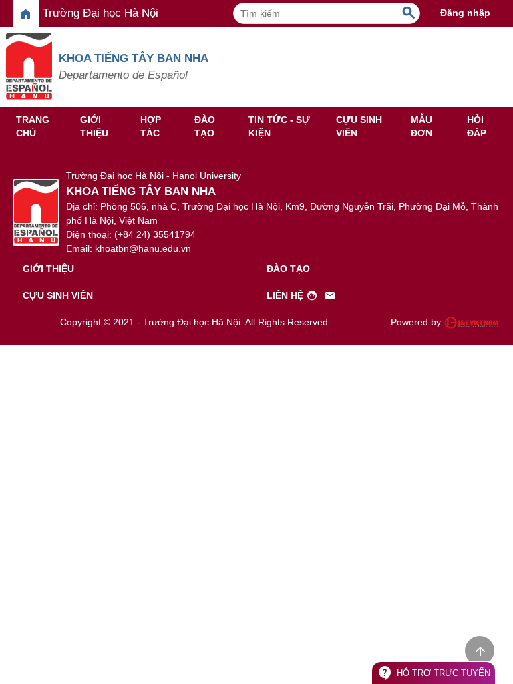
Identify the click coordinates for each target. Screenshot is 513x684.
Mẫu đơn (421, 126)
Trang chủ (32, 126)
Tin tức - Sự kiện (279, 126)
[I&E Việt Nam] (471, 322)
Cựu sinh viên (359, 126)
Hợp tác (150, 126)
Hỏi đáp (476, 126)
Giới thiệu (94, 126)
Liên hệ (301, 296)
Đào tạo (204, 126)
